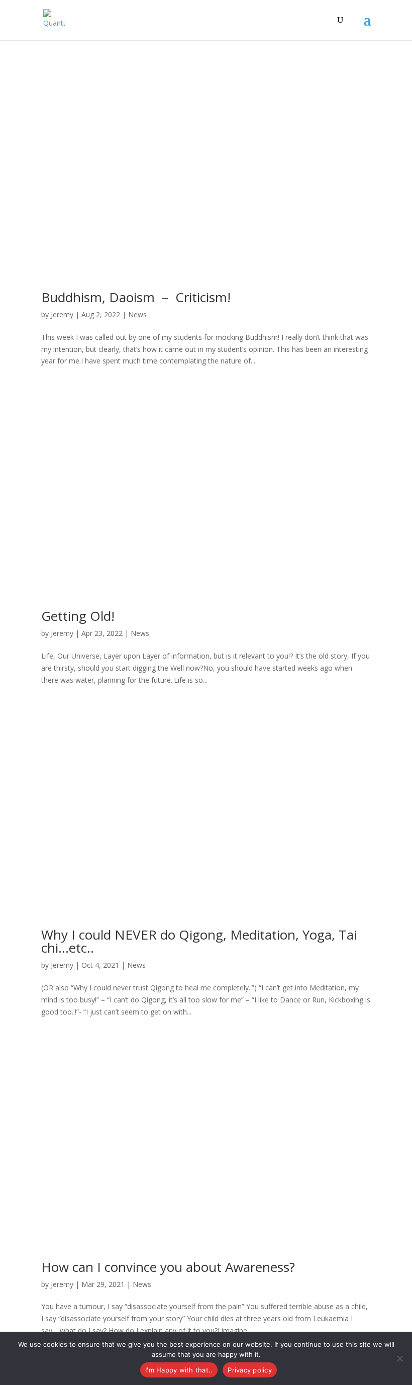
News (137, 314)
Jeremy (62, 314)
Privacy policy (250, 1370)
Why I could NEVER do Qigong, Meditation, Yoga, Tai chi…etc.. (199, 941)
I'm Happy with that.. (179, 1370)
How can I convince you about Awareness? (168, 1267)
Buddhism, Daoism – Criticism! (136, 297)
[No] (399, 1358)
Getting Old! (78, 616)
